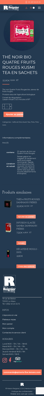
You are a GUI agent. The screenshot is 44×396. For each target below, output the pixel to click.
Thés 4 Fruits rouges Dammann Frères (28, 201)
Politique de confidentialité (22, 391)
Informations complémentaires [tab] (16, 138)
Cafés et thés (17, 122)
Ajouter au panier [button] (26, 217)
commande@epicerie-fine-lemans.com (22, 372)
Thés (32, 122)
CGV (22, 388)
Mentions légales (31, 388)
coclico (31, 394)
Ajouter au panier (14, 114)
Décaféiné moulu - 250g (27, 251)
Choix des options (26, 266)
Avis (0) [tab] (5, 143)
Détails (21, 243)
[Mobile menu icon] (39, 7)
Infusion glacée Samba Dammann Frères (26, 226)
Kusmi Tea (26, 122)
